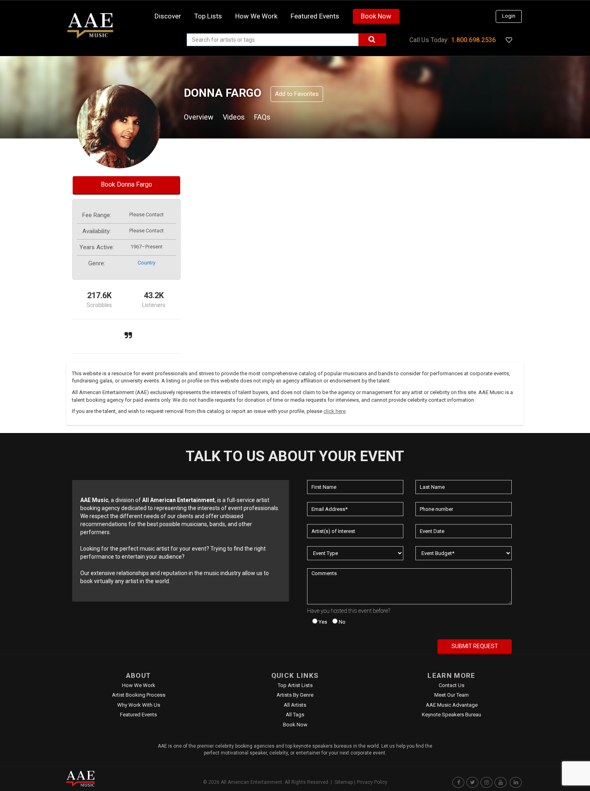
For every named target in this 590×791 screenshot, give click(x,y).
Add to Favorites (297, 94)
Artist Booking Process (138, 695)
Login (508, 16)
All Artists (295, 705)
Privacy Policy (372, 782)
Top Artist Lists (295, 685)
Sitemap (344, 782)
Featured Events (315, 16)
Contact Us (451, 685)
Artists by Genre (295, 695)
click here (334, 411)
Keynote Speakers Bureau (451, 715)
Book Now (376, 16)
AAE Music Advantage (452, 705)
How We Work (138, 685)
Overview (199, 117)
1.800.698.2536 (473, 40)
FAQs (262, 117)
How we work (256, 16)
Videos (234, 117)
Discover (168, 16)
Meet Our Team (451, 695)
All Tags (295, 715)
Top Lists (208, 16)
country (146, 263)
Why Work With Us (138, 705)
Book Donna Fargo (126, 184)
